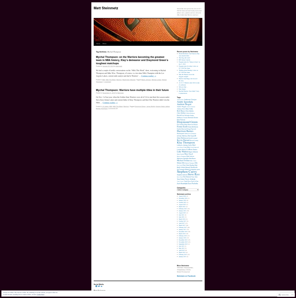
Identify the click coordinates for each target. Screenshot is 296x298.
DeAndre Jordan (189, 115)
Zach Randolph (182, 183)
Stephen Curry (187, 171)
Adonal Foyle (180, 99)
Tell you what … (183, 87)
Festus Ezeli (182, 126)
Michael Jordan (156, 80)
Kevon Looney (194, 140)
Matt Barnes (192, 158)
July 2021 (181, 215)
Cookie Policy (41, 294)
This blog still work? (184, 58)
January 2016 (182, 238)
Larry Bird (191, 145)
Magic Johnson (146, 80)
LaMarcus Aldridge (182, 145)
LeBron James (192, 149)
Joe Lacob (192, 135)
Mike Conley (193, 160)
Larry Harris (180, 147)
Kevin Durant (183, 140)
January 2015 (182, 256)
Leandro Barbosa (181, 149)
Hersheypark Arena (182, 133)
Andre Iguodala (185, 101)
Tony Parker (181, 179)
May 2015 (181, 248)
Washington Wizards (128, 80)
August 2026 (182, 196)
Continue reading (148, 76)
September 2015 (183, 244)
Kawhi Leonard (193, 138)
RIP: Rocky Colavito (184, 60)
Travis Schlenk (190, 179)
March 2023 (182, 206)
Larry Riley (187, 147)
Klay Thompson (186, 142)
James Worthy (150, 106)
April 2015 (182, 250)
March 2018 (182, 219)
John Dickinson (182, 138)
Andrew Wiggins (182, 106)
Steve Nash (180, 177)
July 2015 (181, 246)
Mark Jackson (190, 156)
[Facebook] (96, 286)
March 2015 (182, 252)
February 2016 (183, 236)
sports (198, 169)
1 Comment (107, 82)
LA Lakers (105, 106)
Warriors (119, 80)
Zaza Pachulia (193, 183)
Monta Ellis (181, 163)
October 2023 (182, 202)
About (104, 43)
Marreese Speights (183, 158)
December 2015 (183, 240)
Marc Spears (182, 89)
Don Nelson (181, 119)
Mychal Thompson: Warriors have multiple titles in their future (132, 90)
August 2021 (182, 213)
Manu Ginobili (180, 154)
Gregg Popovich (191, 129)
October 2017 (182, 221)
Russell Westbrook (191, 167)
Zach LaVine (194, 181)
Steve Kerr (194, 174)
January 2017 (182, 229)
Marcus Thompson (181, 156)
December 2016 (183, 231)
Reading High (193, 165)
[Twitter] (99, 286)
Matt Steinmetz (106, 7)
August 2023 (182, 204)
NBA (103, 80)
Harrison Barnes (185, 131)
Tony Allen (194, 177)
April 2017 (182, 223)
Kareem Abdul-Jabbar (163, 106)
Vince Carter (180, 181)
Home (98, 43)
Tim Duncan (187, 177)
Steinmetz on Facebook (186, 276)
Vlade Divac (187, 181)
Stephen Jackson (182, 175)
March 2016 (182, 233)
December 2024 (183, 198)
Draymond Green (140, 106)
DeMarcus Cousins (182, 117)
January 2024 (182, 200)
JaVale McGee (182, 136)
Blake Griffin (189, 109)
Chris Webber (181, 113)
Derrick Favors (193, 117)
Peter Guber (186, 165)
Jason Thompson (192, 133)
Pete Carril (179, 165)
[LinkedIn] (101, 286)
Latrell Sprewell (194, 147)
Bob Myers (181, 111)
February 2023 (183, 209)
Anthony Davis (181, 109)
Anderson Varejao (190, 99)
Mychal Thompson (102, 108)
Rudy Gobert (181, 167)
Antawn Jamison (191, 106)
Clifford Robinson (190, 113)
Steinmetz (119, 66)
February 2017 (183, 227)
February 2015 (183, 254)
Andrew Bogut (184, 104)
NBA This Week (111, 80)
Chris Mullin (189, 111)
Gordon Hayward (182, 129)
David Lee (180, 115)
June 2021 (181, 217)
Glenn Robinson (193, 127)
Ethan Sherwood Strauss (191, 124)
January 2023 (182, 211)
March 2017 (182, 225)
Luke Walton (182, 151)
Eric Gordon (180, 124)
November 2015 (183, 242)
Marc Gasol (188, 154)
